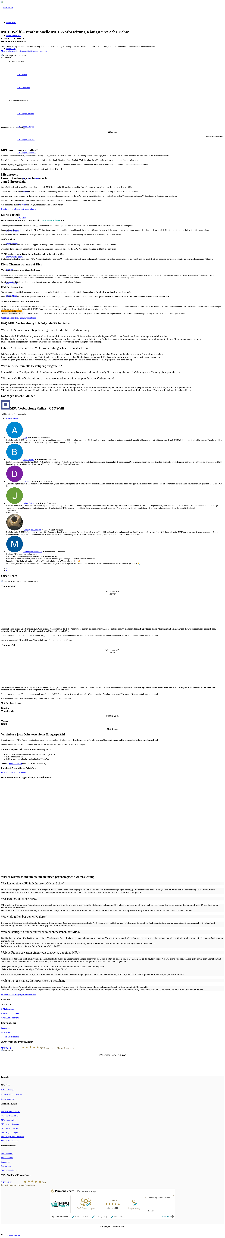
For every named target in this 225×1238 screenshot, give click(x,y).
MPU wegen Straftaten (10, 1124)
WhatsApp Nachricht (9, 1018)
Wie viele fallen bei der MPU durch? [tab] (24, 916)
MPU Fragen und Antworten (12, 1137)
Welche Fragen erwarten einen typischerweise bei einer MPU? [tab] (40, 952)
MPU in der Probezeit (9, 1141)
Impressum (5, 1028)
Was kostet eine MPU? (10, 1116)
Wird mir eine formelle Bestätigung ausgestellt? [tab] (31, 366)
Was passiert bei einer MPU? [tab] (19, 898)
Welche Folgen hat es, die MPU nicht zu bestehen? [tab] (33, 980)
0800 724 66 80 (15, 763)
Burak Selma (28, 459)
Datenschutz (6, 1032)
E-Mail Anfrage (7, 1009)
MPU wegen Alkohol (9, 1120)
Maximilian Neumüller (32, 552)
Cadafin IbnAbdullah (32, 530)
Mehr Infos (166, 1216)
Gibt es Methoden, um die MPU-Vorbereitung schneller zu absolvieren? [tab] (46, 348)
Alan (25, 438)
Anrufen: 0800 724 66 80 (11, 1013)
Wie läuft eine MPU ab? (10, 1112)
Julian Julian (28, 503)
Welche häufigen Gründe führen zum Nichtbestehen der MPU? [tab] (40, 932)
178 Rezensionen (11, 418)
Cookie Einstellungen (10, 1037)
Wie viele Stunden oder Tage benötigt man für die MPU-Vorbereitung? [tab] (45, 330)
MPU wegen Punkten (9, 1128)
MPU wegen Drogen (9, 1132)
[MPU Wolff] (7, 7)
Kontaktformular (8, 1099)
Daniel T (27, 481)
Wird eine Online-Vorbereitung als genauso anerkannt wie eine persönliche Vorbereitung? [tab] (57, 378)
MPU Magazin (7, 1158)
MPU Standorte (7, 1154)
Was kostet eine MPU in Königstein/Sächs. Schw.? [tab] (33, 883)
